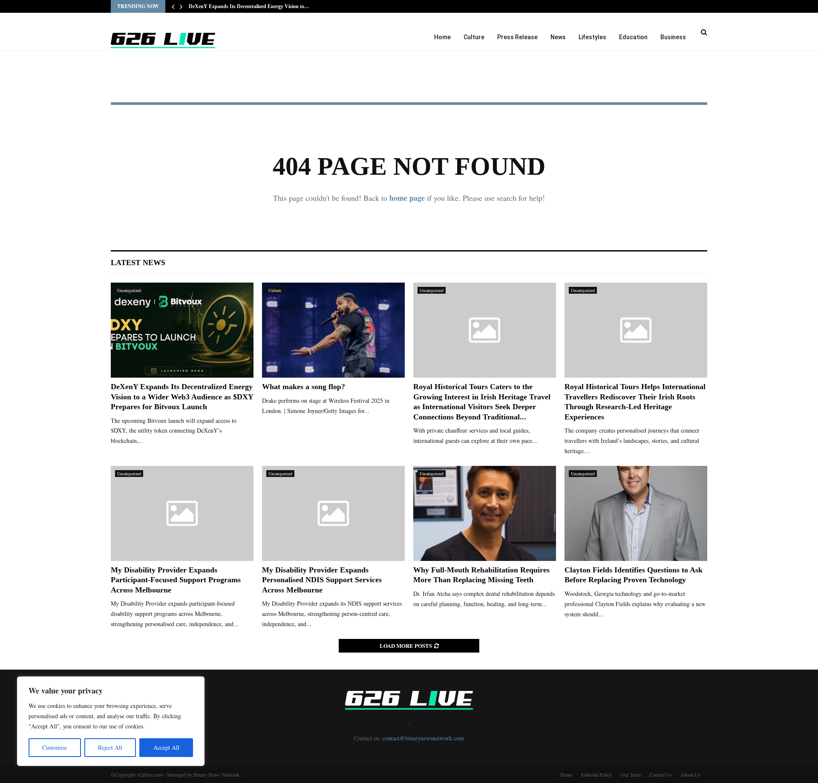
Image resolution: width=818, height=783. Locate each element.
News (558, 37)
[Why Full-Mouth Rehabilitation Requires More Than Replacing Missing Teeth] (484, 513)
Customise (54, 747)
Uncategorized (129, 290)
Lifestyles (592, 37)
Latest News (138, 262)
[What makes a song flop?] (333, 330)
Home (442, 37)
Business (673, 37)
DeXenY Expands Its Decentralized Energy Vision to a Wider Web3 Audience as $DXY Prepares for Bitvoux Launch (182, 396)
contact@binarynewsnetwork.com (423, 738)
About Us (690, 774)
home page (407, 197)
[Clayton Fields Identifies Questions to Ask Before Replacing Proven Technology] (636, 513)
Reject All (110, 747)
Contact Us (660, 774)
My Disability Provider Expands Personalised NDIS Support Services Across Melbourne (322, 580)
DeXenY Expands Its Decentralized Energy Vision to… (249, 6)
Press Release (517, 37)
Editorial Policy (596, 774)
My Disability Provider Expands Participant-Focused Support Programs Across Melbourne (176, 580)
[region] (110, 721)
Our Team (631, 774)
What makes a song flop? (303, 386)
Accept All (166, 747)
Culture (474, 37)
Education (633, 37)
